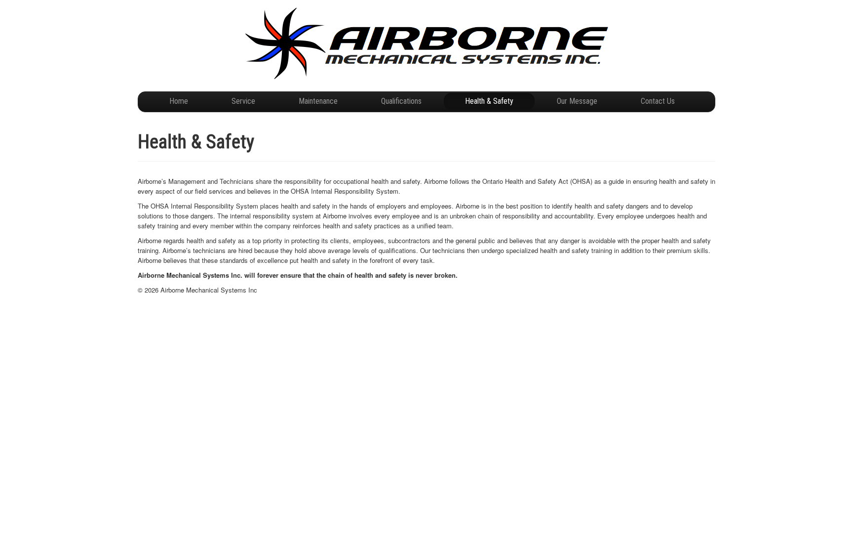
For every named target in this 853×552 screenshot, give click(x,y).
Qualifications (401, 101)
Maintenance (318, 101)
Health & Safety (489, 101)
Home (178, 101)
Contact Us (658, 101)
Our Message (577, 101)
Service (243, 101)
